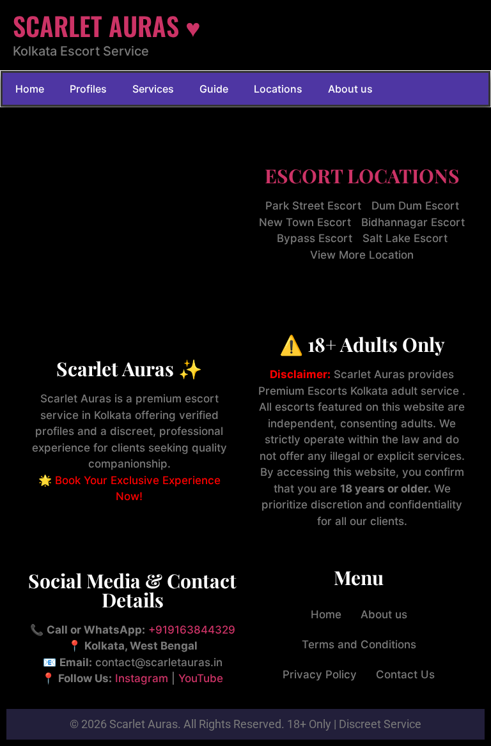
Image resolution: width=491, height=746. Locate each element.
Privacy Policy (320, 674)
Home (29, 88)
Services (153, 88)
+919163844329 (191, 629)
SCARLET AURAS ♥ (107, 25)
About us (350, 88)
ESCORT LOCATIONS (362, 175)
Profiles (88, 88)
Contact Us (405, 674)
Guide (213, 88)
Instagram (141, 678)
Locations (278, 88)
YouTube (200, 678)
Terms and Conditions (359, 644)
